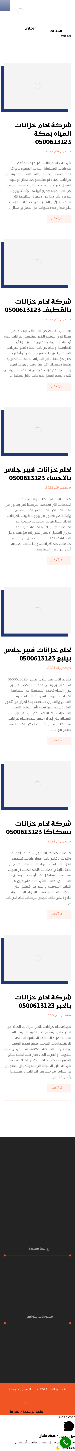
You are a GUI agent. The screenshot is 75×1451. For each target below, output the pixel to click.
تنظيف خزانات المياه (35, 1283)
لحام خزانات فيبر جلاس (35, 1289)
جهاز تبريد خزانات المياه (35, 1294)
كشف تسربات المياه (35, 1277)
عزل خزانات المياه (35, 1272)
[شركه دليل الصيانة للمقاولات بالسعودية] (20, 11)
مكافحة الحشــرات (35, 1266)
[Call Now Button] (65, 1442)
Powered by (65, 1437)
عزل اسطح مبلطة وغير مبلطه (35, 1300)
